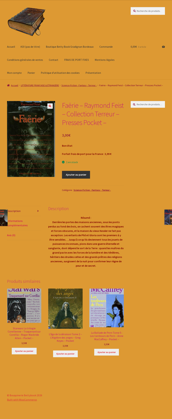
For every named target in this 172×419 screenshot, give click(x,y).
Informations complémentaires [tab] (17, 223)
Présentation (93, 72)
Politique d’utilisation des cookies (60, 72)
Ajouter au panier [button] (24, 351)
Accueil (11, 46)
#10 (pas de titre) (30, 46)
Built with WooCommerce (22, 399)
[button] (50, 106)
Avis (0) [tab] (11, 235)
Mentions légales (105, 59)
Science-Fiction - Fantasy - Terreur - (79, 85)
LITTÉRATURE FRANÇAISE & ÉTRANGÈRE (40, 85)
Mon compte (14, 72)
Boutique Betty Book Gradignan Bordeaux (70, 46)
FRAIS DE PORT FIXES (76, 59)
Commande (106, 46)
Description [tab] (13, 211)
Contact (53, 59)
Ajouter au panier (76, 174)
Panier (31, 72)
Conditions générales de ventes (25, 59)
